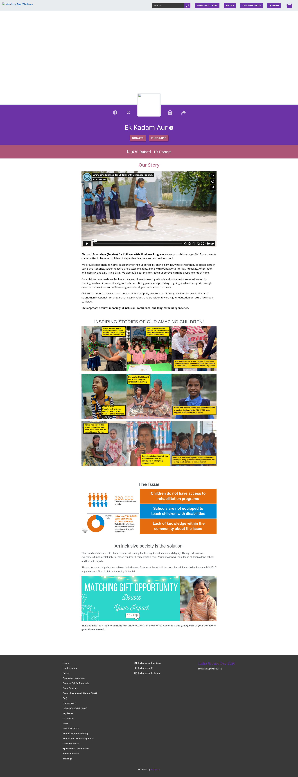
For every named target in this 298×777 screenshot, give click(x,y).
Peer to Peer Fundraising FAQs (78, 738)
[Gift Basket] (289, 5)
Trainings (67, 758)
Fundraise (158, 138)
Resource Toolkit (71, 743)
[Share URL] (183, 112)
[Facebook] (115, 112)
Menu (275, 5)
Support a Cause (207, 5)
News (65, 723)
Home (66, 663)
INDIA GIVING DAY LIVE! (75, 708)
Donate (137, 138)
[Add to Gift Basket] (170, 112)
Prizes (230, 5)
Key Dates (68, 713)
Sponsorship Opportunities (76, 748)
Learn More (68, 718)
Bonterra (155, 769)
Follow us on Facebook (149, 663)
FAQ (65, 698)
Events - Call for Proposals (76, 683)
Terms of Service (71, 753)
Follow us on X (145, 668)
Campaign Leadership (74, 678)
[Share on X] (128, 112)
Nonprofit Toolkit (71, 728)
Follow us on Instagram (149, 673)
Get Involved (69, 703)
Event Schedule (70, 688)
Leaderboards (251, 5)
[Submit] (187, 5)
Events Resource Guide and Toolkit (80, 693)
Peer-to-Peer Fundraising (75, 733)
